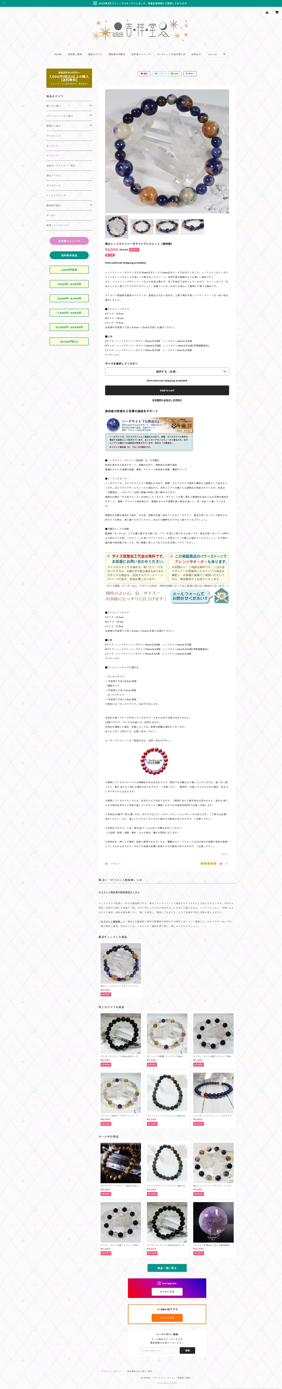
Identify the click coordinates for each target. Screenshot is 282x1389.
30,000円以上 (69, 341)
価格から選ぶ (53, 125)
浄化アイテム (53, 175)
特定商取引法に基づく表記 (139, 1371)
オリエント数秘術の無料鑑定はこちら (119, 892)
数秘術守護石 (53, 205)
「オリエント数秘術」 (111, 921)
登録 (187, 1350)
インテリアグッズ (56, 195)
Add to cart (167, 390)
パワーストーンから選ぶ (59, 115)
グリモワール (53, 185)
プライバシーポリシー (111, 1371)
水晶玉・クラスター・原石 (60, 165)
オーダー (51, 215)
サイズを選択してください (121, 363)
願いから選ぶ (53, 105)
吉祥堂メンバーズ (140, 54)
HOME (58, 54)
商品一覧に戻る (167, 1268)
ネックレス (52, 145)
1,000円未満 (69, 269)
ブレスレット (53, 135)
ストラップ (52, 155)
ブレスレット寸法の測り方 (171, 54)
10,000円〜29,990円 (69, 327)
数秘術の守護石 (117, 54)
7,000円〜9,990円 (69, 312)
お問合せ (196, 54)
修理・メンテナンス (57, 225)
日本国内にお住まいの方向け (167, 400)
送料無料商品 (69, 255)
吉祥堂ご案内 (75, 54)
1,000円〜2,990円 (69, 284)
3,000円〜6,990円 (69, 298)
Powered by (163, 1383)
